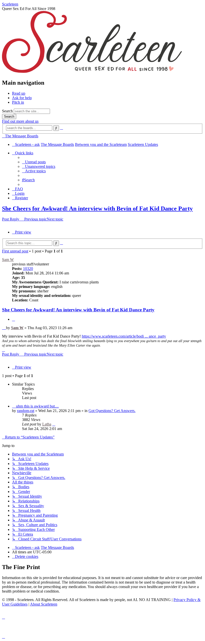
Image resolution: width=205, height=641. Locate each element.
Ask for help (22, 98)
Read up (18, 93)
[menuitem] (34, 162)
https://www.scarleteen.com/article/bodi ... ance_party (124, 336)
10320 (28, 268)
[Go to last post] (53, 424)
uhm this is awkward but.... (37, 406)
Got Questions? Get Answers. (112, 411)
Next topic (55, 219)
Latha (46, 424)
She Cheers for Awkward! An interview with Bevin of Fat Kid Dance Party (97, 208)
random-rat (25, 411)
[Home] (92, 72)
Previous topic (35, 219)
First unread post (15, 251)
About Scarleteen (43, 604)
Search (7, 111)
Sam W (8, 259)
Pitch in (18, 102)
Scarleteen (10, 4)
